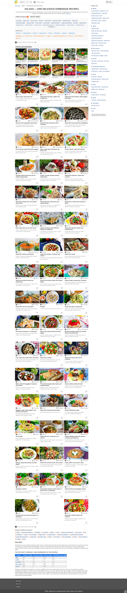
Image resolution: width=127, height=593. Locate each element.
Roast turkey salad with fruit (24, 96)
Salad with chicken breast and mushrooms (24, 281)
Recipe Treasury (40, 2)
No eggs (18, 539)
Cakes (94, 84)
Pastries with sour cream (96, 15)
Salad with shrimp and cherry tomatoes (73, 358)
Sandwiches (72, 33)
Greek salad (74, 20)
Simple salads (107, 40)
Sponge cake (101, 89)
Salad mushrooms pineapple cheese (75, 489)
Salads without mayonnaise (97, 35)
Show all (52, 26)
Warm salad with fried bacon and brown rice (49, 150)
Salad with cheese (102, 43)
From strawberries (83, 536)
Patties (99, 20)
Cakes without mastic (96, 86)
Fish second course (95, 53)
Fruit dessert (103, 94)
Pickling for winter (103, 68)
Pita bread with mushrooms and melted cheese (49, 202)
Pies (107, 10)
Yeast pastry (104, 13)
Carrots (17, 559)
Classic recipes (27, 33)
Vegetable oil (19, 534)
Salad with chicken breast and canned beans (51, 281)
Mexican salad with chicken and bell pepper (26, 463)
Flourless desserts (95, 94)
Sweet (58, 532)
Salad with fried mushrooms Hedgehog (76, 123)
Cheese (70, 35)
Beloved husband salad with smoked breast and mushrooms (75, 332)
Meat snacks (100, 61)
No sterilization (106, 71)
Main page (18, 581)
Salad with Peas (83, 22)
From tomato (57, 536)
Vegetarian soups (95, 81)
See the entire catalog (99, 114)
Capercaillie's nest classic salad (74, 462)
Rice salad (75, 22)
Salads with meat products (97, 40)
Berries (52, 532)
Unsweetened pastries (96, 13)
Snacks (94, 58)
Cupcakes (104, 20)
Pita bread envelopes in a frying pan (26, 331)
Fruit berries (45, 532)
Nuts (18, 38)
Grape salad (33, 536)
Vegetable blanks (95, 68)
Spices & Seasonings (40, 35)
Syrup (24, 539)
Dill (85, 532)
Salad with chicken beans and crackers (51, 462)
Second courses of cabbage (97, 55)
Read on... (68, 13)
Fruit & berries (79, 35)
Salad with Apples (29, 25)
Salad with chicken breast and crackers (73, 516)
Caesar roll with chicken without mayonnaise (49, 176)
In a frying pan (33, 534)
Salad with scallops (46, 357)
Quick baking (94, 20)
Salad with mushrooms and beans (50, 410)
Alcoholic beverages (101, 100)
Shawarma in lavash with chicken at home (75, 202)
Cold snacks (94, 61)
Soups (94, 74)
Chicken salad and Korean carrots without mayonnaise (25, 176)
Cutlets (105, 55)
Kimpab (42, 306)
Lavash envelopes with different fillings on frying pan (49, 228)
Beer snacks (94, 63)
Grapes (75, 536)
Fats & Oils (28, 35)
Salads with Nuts (70, 25)
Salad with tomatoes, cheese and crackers (74, 176)
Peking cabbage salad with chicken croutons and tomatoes (75, 437)
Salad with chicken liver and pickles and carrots (26, 202)
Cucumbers (18, 562)
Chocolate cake (105, 86)
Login (109, 2)
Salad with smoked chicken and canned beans (74, 228)
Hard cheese (19, 564)
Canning (100, 71)
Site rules (18, 583)
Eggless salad (94, 43)
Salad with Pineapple (20, 22)
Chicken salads (94, 45)
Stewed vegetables (105, 50)
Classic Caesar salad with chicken (75, 149)
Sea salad (101, 45)
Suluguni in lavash (21, 489)
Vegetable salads (95, 28)
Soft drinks (93, 100)
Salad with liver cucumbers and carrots (49, 437)
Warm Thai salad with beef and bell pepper (50, 332)
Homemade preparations (99, 66)
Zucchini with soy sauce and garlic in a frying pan (27, 516)
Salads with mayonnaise (96, 30)
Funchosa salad (37, 25)
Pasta (94, 108)
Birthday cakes (94, 89)
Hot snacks (106, 61)
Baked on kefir (106, 18)
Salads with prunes (80, 25)
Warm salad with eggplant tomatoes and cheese (26, 384)
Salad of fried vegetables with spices (26, 123)
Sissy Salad (19, 436)
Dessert (95, 92)
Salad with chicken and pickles (25, 254)
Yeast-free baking (95, 10)
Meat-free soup (105, 79)
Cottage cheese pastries (96, 18)
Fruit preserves (94, 71)
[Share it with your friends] (125, 591)
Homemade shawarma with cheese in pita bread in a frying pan (51, 489)
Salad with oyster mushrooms (73, 306)
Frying (26, 534)
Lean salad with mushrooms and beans (27, 357)
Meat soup (100, 76)
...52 (35, 42)
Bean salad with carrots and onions (26, 228)
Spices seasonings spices (67, 532)
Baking (94, 8)
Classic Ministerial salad (72, 410)
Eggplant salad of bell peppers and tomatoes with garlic (26, 411)
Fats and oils (79, 532)
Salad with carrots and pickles (24, 306)
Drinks (94, 97)
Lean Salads (18, 20)
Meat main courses (95, 50)
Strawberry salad (42, 536)
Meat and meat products (60, 35)
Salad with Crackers (55, 22)
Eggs (49, 35)
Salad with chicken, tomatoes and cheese (50, 254)
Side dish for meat (95, 105)
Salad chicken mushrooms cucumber (75, 280)
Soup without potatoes (96, 79)
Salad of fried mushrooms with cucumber (49, 123)
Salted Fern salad (70, 254)
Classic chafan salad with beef (74, 384)
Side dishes (96, 103)
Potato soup (94, 76)
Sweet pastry (102, 10)
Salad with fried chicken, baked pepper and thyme (76, 97)
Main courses (96, 48)
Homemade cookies (95, 23)
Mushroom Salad (30, 22)
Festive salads (94, 33)
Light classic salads (57, 20)
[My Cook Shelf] (16, 2)
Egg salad (105, 30)
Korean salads (46, 22)
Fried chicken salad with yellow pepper (27, 149)
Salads (94, 26)
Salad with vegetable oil (96, 38)
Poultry (50, 536)
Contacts (18, 586)
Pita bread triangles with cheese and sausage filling (51, 384)
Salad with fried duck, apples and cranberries (50, 97)
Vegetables (19, 35)
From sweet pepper (67, 536)
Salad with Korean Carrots (48, 25)
